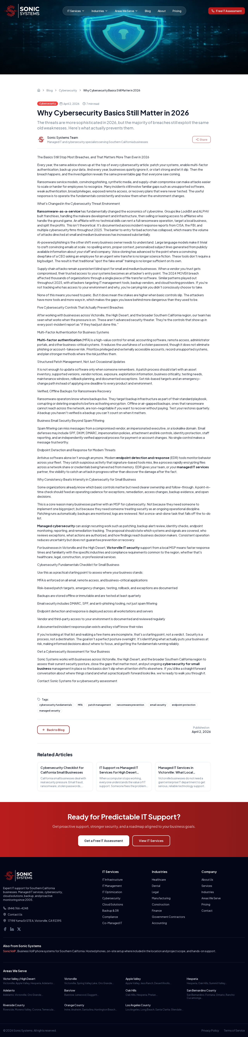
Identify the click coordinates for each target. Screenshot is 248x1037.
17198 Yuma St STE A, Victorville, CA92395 (34, 920)
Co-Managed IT (112, 923)
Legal (155, 892)
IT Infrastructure (112, 879)
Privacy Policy (210, 1030)
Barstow (69, 990)
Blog (148, 11)
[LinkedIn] (12, 929)
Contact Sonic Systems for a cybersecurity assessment (77, 681)
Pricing (177, 11)
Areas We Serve (124, 11)
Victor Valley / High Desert (19, 978)
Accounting (159, 923)
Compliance (110, 916)
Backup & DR (110, 910)
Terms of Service (234, 1030)
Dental (156, 885)
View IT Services (151, 841)
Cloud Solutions (112, 904)
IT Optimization (112, 892)
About (162, 11)
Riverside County (14, 1005)
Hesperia (192, 978)
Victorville (70, 978)
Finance (157, 910)
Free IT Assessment (229, 11)
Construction (160, 904)
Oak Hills (131, 990)
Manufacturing (161, 898)
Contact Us (15, 914)
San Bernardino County (201, 990)
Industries (98, 11)
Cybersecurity (68, 90)
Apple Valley (133, 978)
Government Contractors (168, 916)
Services (207, 885)
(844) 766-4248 (18, 908)
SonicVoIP (9, 951)
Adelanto (9, 990)
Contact (207, 910)
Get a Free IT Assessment (103, 841)
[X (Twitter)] (19, 929)
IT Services (74, 11)
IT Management (112, 885)
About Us (207, 879)
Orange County (74, 1005)
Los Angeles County (138, 1005)
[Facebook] (5, 929)
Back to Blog (56, 729)
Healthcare (159, 879)
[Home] (38, 90)
